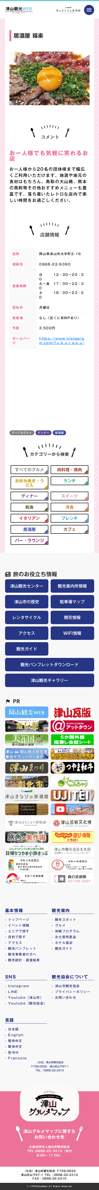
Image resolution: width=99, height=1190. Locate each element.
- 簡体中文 (13, 1041)
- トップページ (17, 919)
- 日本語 (12, 1029)
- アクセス (13, 942)
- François (16, 1058)
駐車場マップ (72, 602)
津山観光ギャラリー (49, 680)
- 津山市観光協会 (66, 986)
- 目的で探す (15, 937)
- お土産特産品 (64, 937)
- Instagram (17, 986)
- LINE (11, 992)
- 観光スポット (64, 919)
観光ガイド (26, 649)
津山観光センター (26, 586)
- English (14, 1035)
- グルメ (59, 925)
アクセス (26, 633)
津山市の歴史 (26, 602)
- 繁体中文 (13, 1046)
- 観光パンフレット (21, 948)
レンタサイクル (26, 617)
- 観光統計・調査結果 (22, 960)
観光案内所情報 (72, 586)
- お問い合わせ (64, 997)
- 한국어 (12, 1052)
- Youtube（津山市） (24, 997)
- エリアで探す (17, 931)
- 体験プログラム (66, 931)
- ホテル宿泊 (62, 942)
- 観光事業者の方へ (21, 954)
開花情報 (72, 617)
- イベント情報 (17, 925)
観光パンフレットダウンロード (49, 664)
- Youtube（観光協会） (26, 1003)
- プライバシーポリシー (71, 992)
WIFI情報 (72, 633)
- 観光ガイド (62, 948)
